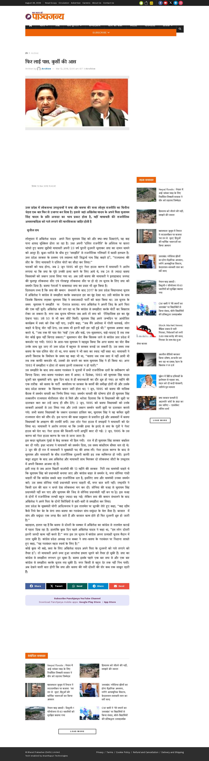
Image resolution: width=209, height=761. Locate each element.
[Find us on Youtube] (165, 3)
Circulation (64, 3)
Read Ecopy (51, 3)
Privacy (100, 752)
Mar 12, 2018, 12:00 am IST (69, 68)
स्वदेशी (133, 25)
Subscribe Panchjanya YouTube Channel (77, 598)
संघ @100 (73, 25)
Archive (34, 53)
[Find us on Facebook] (160, 3)
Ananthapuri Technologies (55, 756)
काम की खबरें (115, 25)
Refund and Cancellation (145, 752)
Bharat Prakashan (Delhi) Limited (44, 752)
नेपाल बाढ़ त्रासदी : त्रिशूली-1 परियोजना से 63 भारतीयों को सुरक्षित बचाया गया (60, 711)
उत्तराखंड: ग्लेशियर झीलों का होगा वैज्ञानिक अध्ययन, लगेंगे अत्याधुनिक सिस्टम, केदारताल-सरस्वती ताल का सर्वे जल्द (115, 692)
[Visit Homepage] (44, 16)
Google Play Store (90, 602)
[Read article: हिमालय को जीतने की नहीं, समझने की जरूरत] (89, 671)
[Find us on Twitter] (171, 3)
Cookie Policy (123, 752)
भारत (42, 25)
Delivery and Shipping (172, 752)
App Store (110, 602)
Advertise (75, 3)
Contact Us (108, 3)
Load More (77, 731)
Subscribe (100, 32)
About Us (96, 3)
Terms (109, 752)
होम (26, 53)
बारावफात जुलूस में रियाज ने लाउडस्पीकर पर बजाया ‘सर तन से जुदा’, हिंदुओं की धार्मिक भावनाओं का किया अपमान (60, 692)
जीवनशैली (150, 25)
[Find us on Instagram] (181, 3)
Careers (86, 3)
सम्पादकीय (94, 25)
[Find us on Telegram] (176, 3)
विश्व (57, 25)
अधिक (166, 25)
